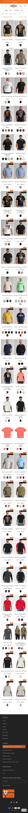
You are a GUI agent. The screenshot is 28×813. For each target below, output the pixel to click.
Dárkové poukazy (6, 785)
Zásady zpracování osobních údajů (10, 761)
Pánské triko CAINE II (7, 295)
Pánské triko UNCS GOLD (7, 267)
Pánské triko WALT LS (20, 358)
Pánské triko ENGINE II (7, 528)
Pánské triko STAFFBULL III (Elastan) (7, 387)
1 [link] (10, 711)
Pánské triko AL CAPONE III (20, 267)
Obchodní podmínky (7, 759)
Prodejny (5, 729)
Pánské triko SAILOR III (7, 181)
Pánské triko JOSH (20, 528)
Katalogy (5, 723)
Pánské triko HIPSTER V (21, 96)
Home (2, 13)
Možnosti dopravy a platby (8, 753)
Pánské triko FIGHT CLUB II (7, 671)
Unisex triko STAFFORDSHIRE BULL (20, 643)
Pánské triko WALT (7, 358)
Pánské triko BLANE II (7, 472)
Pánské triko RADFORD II (7, 557)
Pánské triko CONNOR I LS (20, 558)
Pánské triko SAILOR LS (20, 181)
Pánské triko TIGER (7, 642)
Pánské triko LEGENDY (20, 238)
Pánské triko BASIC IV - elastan (7, 444)
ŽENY (10, 10)
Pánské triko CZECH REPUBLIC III (7, 68)
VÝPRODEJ (16, 10)
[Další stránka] (17, 711)
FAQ (4, 773)
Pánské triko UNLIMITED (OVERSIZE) (7, 154)
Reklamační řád (6, 756)
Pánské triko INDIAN (21, 500)
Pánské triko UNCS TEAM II (20, 296)
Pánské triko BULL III (7, 327)
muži (6, 13)
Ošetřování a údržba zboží (9, 770)
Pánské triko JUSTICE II (21, 125)
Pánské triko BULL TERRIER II (20, 211)
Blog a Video (5, 732)
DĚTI (22, 10)
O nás (4, 720)
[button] (2, 6)
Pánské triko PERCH (21, 153)
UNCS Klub (5, 735)
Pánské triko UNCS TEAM (20, 327)
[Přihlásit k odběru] (23, 781)
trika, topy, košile (12, 13)
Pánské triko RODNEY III (21, 472)
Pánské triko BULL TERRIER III (7, 211)
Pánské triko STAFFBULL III (7, 239)
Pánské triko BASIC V (7, 415)
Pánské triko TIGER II (20, 39)
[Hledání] (5, 6)
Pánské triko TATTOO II (20, 671)
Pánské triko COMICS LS (20, 585)
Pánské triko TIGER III (7, 39)
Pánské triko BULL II (21, 386)
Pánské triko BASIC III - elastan (20, 444)
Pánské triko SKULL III (20, 68)
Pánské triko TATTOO (20, 699)
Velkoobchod (5, 738)
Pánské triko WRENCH (7, 125)
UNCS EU (15, 810)
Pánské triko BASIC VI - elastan (20, 415)
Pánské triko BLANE (7, 699)
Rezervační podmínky (7, 750)
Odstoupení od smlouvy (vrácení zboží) (12, 746)
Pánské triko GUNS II (7, 500)
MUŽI (6, 10)
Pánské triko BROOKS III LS (21, 615)
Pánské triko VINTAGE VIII (7, 96)
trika (19, 13)
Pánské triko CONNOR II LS (7, 586)
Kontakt (4, 726)
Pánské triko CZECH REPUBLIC (7, 615)
